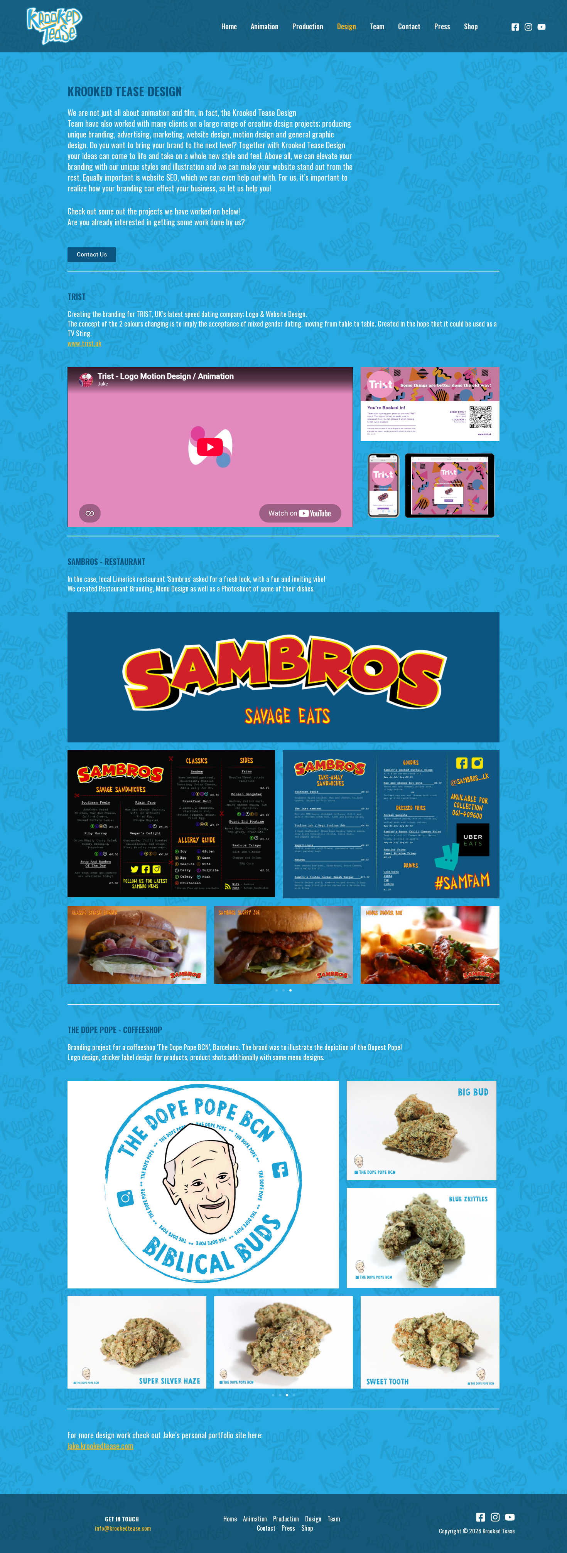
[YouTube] (541, 27)
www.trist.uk (84, 343)
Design (346, 26)
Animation (264, 26)
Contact (409, 26)
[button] (276, 990)
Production (307, 26)
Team (377, 26)
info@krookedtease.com (123, 1528)
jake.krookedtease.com (100, 1445)
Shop (471, 26)
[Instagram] (528, 27)
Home (229, 26)
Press (442, 26)
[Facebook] (515, 27)
